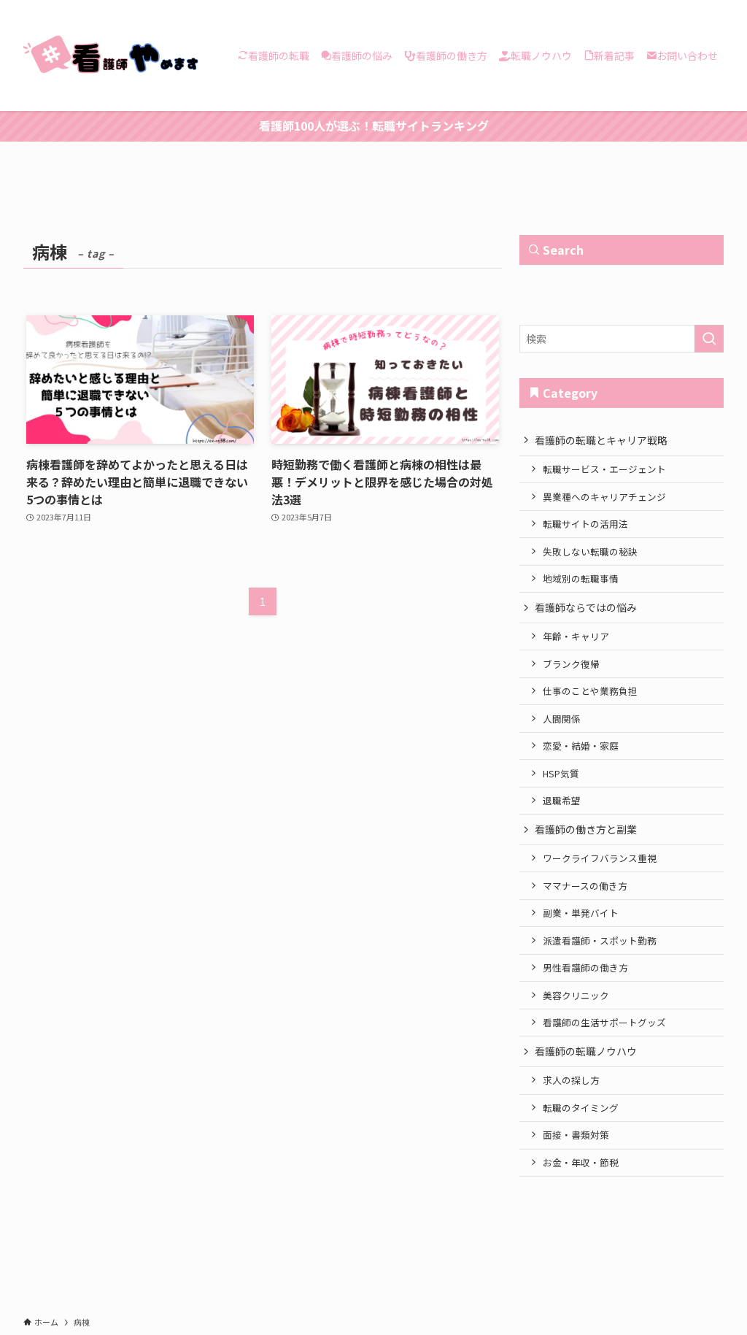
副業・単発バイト (581, 913)
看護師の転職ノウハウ (586, 1051)
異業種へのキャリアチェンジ (604, 497)
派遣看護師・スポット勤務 (600, 940)
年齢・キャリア (576, 636)
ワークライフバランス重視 (600, 858)
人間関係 (562, 719)
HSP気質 (561, 773)
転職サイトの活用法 (585, 524)
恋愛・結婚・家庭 (581, 746)
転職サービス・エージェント (604, 469)
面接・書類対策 (576, 1135)
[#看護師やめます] (113, 55)
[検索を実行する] (709, 339)
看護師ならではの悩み (586, 607)
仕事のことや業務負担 (590, 691)
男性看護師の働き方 (585, 967)
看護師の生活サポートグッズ (604, 1022)
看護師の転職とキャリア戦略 (601, 440)
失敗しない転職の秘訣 (590, 551)
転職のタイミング (581, 1108)
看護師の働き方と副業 (586, 829)
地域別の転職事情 (581, 578)
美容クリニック (576, 995)
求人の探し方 (571, 1080)
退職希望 (562, 800)
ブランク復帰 (571, 664)
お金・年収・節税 (581, 1162)
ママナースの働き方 (585, 886)
